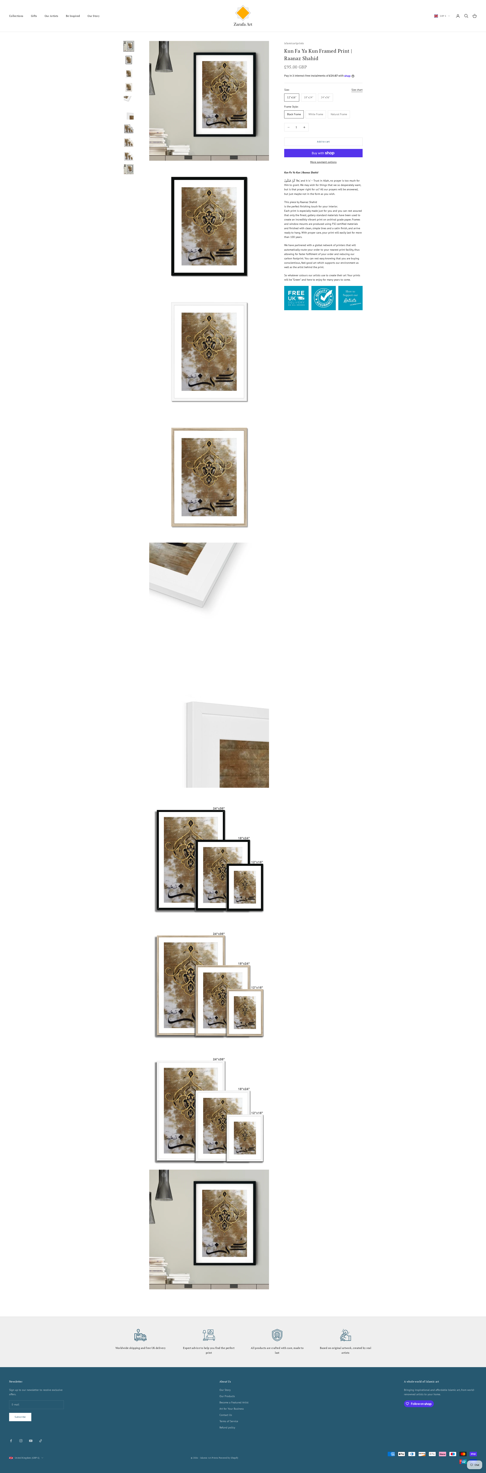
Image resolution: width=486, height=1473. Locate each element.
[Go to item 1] (128, 46)
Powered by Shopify (228, 1457)
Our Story (93, 16)
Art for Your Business (231, 1408)
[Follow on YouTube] (31, 1441)
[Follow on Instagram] (21, 1441)
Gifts (34, 16)
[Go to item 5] (128, 101)
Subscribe (20, 1417)
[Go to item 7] (128, 128)
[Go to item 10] (128, 169)
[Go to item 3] (128, 73)
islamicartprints (294, 43)
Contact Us (225, 1415)
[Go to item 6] (128, 114)
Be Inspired (73, 16)
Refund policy (227, 1427)
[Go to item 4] (128, 87)
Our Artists (51, 16)
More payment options (323, 162)
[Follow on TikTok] (41, 1441)
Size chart (357, 89)
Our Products (227, 1396)
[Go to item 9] (128, 155)
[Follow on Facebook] (11, 1441)
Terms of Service (228, 1421)
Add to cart (323, 141)
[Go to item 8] (128, 142)
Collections (16, 16)
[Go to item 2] (128, 60)
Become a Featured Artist (234, 1402)
